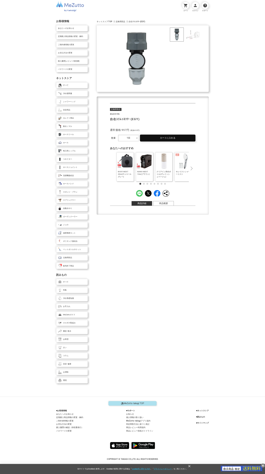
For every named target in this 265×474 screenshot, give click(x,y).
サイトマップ (203, 423)
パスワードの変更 (64, 431)
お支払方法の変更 (64, 424)
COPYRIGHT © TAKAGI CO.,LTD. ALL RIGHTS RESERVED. (132, 459)
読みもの (201, 417)
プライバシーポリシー (163, 469)
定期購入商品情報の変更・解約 (69, 417)
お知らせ (130, 414)
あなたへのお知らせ (65, 414)
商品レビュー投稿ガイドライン (139, 431)
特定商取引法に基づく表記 (137, 424)
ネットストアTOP (104, 21)
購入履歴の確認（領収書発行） (69, 427)
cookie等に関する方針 (141, 469)
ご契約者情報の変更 (65, 421)
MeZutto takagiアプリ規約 (138, 421)
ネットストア (203, 411)
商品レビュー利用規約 (135, 427)
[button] (191, 168)
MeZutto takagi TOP (134, 403)
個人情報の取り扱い (135, 417)
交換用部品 (120, 21)
